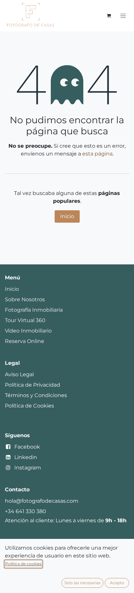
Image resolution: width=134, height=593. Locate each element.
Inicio (67, 216)
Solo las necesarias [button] (82, 582)
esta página (97, 154)
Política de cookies (23, 563)
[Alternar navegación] (123, 15)
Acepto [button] (117, 582)
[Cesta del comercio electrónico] (108, 16)
